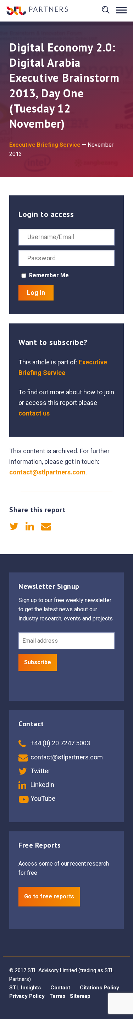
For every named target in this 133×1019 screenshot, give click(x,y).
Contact (60, 987)
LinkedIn (41, 784)
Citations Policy (99, 987)
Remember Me (49, 275)
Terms (57, 996)
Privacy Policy (27, 996)
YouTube (42, 798)
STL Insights (25, 987)
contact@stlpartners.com (47, 472)
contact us (34, 413)
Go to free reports (49, 896)
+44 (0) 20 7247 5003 (59, 743)
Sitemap (80, 996)
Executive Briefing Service (45, 144)
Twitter (39, 771)
